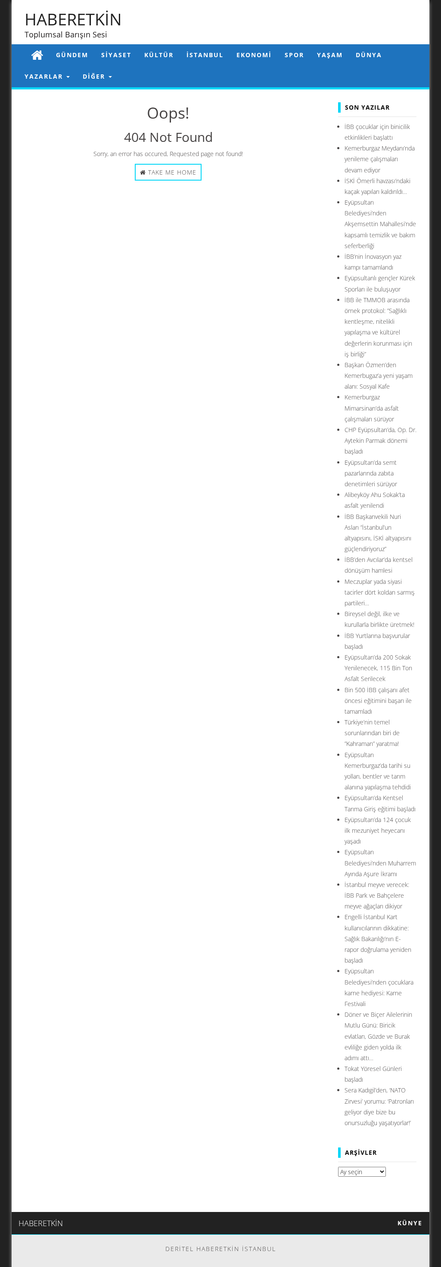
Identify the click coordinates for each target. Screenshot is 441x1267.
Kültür (159, 55)
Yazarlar (45, 76)
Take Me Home (171, 172)
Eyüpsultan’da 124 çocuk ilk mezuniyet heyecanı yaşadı (378, 830)
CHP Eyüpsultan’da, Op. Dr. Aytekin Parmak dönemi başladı (380, 440)
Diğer (95, 76)
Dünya (369, 55)
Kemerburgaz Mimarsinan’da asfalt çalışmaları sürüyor (372, 408)
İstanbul (205, 55)
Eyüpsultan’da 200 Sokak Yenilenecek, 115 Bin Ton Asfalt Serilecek (378, 668)
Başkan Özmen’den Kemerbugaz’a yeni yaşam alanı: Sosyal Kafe (379, 375)
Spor (294, 55)
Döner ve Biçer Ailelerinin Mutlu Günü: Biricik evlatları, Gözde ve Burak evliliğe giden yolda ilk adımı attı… (378, 1036)
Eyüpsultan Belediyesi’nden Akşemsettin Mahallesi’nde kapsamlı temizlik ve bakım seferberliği (380, 224)
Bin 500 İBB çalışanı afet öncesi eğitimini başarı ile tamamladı (378, 700)
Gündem (72, 55)
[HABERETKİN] (37, 55)
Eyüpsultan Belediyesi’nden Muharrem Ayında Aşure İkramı (380, 862)
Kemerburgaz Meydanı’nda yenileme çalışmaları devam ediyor (380, 159)
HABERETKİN (73, 19)
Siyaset (116, 55)
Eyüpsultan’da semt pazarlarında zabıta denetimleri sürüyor (371, 473)
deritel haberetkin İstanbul (220, 1249)
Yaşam (330, 55)
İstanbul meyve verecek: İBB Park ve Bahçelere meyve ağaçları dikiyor (377, 895)
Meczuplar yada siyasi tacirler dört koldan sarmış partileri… (380, 592)
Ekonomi (254, 55)
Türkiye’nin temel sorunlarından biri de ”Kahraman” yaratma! (372, 733)
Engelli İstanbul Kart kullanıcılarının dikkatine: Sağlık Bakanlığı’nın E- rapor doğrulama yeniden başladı (378, 938)
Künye (410, 1223)
